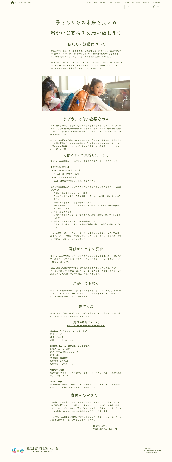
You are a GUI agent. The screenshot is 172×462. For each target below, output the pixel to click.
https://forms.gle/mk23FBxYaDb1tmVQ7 (86, 325)
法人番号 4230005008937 (43, 451)
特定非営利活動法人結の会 (42, 448)
